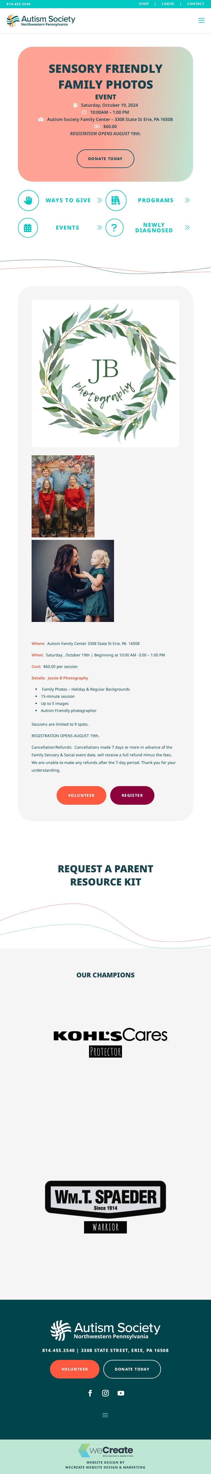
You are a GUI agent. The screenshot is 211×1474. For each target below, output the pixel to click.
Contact (195, 3)
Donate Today (105, 158)
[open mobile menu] (201, 20)
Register (132, 795)
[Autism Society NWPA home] (41, 20)
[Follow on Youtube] (120, 1393)
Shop (144, 3)
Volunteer (81, 795)
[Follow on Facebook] (90, 1393)
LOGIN (168, 3)
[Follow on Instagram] (105, 1393)
